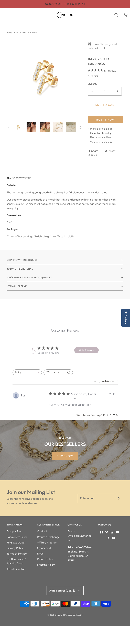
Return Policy (45, 559)
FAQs (40, 553)
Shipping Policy (46, 564)
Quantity (92, 83)
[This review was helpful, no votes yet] (108, 415)
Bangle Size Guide (17, 537)
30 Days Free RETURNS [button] (20, 268)
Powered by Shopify (73, 615)
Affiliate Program (47, 542)
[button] (9, 127)
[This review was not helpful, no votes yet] (114, 415)
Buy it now (105, 119)
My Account (44, 548)
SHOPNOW (65, 456)
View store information (101, 141)
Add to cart (105, 104)
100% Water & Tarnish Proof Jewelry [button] (29, 277)
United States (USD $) (62, 590)
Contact (42, 531)
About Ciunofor (16, 569)
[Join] (118, 498)
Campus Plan (14, 531)
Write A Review (86, 350)
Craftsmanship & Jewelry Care (16, 561)
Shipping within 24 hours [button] (22, 259)
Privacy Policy (15, 548)
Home (9, 32)
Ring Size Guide (16, 542)
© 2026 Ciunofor (55, 615)
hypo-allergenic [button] (17, 286)
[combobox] (27, 372)
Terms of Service (17, 553)
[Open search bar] (116, 15)
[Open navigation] (4, 15)
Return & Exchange (48, 537)
